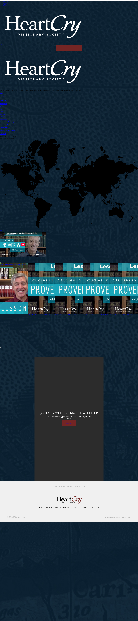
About (55, 487)
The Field (5, 3)
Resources (5, 5)
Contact (77, 487)
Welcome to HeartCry (8, 1)
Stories (4, 4)
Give (1, 44)
